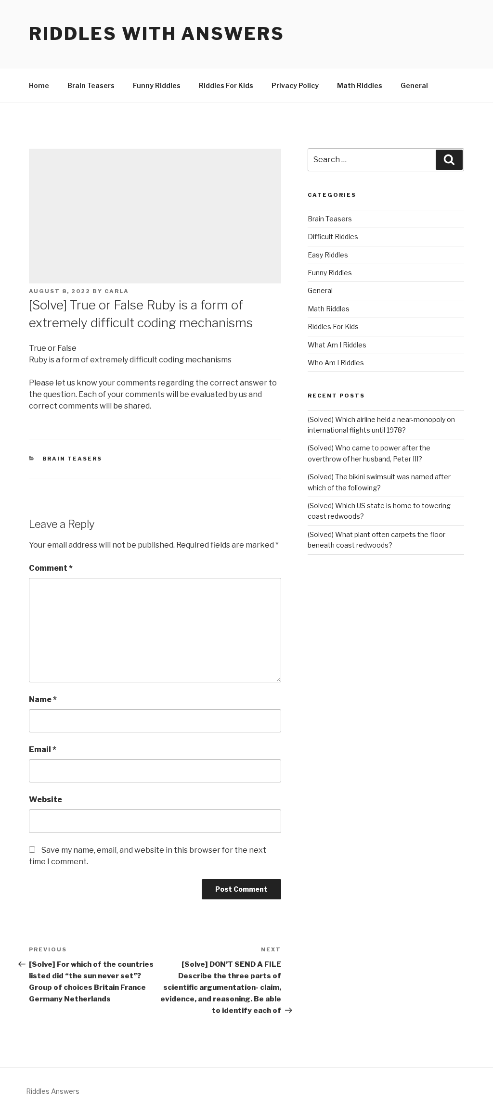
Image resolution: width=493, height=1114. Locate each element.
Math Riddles (359, 85)
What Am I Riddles (337, 345)
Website (45, 799)
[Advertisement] (155, 216)
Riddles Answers (52, 1091)
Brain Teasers (91, 85)
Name (43, 699)
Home (39, 85)
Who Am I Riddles (336, 363)
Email (42, 749)
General (414, 85)
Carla (116, 291)
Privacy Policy (295, 85)
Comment (51, 568)
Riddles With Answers (157, 33)
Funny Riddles (157, 85)
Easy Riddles (328, 255)
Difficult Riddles (333, 236)
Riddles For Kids (226, 85)
